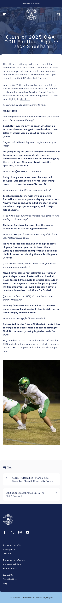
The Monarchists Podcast (14, 560)
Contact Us (8, 575)
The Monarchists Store (13, 545)
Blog (5, 583)
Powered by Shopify (44, 597)
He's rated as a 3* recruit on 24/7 (36, 88)
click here (25, 99)
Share (9, 467)
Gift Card (7, 553)
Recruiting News (10, 579)
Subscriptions (9, 549)
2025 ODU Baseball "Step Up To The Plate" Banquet (25, 494)
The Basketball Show (12, 564)
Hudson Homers (10, 568)
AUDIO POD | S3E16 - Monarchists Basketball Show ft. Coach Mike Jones (32, 479)
